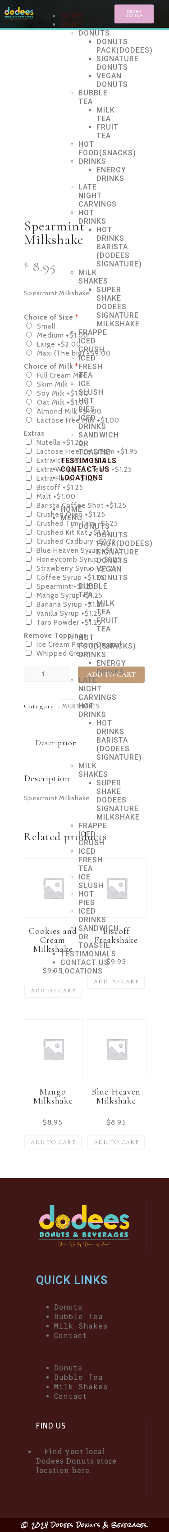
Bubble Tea (78, 1316)
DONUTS (94, 33)
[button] (76, 493)
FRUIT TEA (107, 131)
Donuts (68, 1306)
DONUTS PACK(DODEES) (124, 45)
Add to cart (53, 990)
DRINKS (92, 161)
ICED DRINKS (92, 422)
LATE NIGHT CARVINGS (97, 195)
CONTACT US (85, 469)
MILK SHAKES (93, 276)
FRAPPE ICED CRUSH (92, 341)
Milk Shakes (81, 1325)
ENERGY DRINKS (111, 174)
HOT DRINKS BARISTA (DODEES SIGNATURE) (119, 246)
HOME (71, 16)
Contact (70, 1335)
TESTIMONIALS (88, 460)
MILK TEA (105, 114)
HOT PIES (86, 405)
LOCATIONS (81, 477)
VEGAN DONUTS (112, 80)
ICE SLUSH (91, 388)
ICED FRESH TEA (90, 366)
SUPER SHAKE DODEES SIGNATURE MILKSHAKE (118, 306)
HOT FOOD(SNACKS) (107, 148)
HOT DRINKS (92, 216)
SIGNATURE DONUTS (117, 63)
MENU (71, 24)
